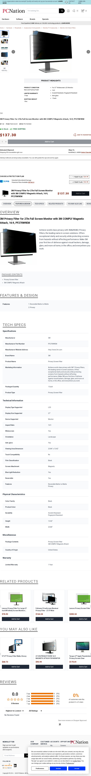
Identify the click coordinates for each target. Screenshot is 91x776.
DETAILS (31, 182)
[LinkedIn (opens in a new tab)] (15, 765)
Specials (45, 19)
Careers (63, 745)
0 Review (18, 703)
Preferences (40, 768)
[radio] (45, 693)
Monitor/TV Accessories (50, 28)
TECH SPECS (39, 204)
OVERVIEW (7, 204)
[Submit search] (62, 10)
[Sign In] (68, 10)
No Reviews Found (11, 715)
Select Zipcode (86, 152)
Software (19, 19)
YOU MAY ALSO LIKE (75, 204)
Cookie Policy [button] (77, 761)
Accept (76, 768)
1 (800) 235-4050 (82, 2)
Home (2, 28)
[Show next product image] (88, 52)
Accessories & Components (32, 28)
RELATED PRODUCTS (56, 204)
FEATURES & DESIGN (23, 204)
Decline (58, 768)
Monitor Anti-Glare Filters (68, 28)
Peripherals (18, 28)
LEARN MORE (65, 23)
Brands (32, 19)
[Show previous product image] (13, 52)
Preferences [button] (70, 763)
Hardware (5, 19)
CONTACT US (72, 2)
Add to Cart (49, 142)
